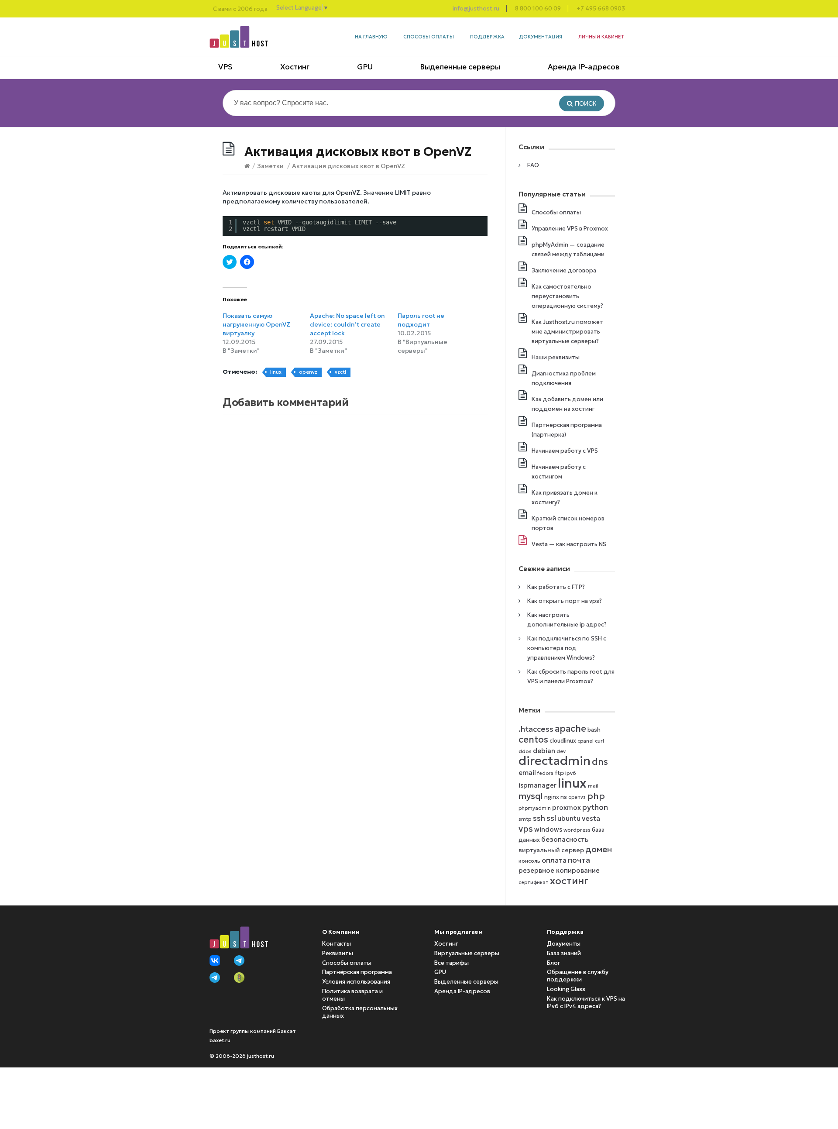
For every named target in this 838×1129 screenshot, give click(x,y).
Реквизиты (337, 953)
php (596, 796)
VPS (225, 67)
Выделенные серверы (460, 67)
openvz (308, 372)
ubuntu (568, 818)
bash (594, 729)
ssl (551, 818)
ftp (559, 773)
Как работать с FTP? (556, 587)
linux (276, 372)
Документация (540, 37)
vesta (591, 818)
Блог (553, 963)
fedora (545, 773)
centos (533, 739)
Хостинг (294, 67)
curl (599, 740)
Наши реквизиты (556, 357)
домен (598, 849)
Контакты (336, 943)
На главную (371, 37)
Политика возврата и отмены (352, 995)
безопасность (564, 839)
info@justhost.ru (476, 8)
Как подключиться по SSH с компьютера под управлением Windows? (566, 648)
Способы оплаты (428, 37)
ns (563, 797)
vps (526, 828)
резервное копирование (559, 870)
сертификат (534, 882)
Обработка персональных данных (360, 1012)
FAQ (533, 165)
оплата (554, 860)
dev (561, 751)
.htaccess (536, 729)
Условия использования (356, 981)
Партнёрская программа (357, 972)
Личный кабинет (601, 37)
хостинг (569, 880)
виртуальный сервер (551, 850)
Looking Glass (566, 989)
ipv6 (570, 773)
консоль (529, 860)
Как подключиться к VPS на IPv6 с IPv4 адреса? (586, 1002)
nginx (551, 797)
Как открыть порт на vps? (564, 601)
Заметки (270, 166)
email (527, 772)
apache (570, 728)
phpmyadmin (535, 808)
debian (544, 751)
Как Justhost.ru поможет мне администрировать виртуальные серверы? (567, 331)
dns (600, 762)
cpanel (585, 741)
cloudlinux (563, 740)
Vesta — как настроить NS (569, 544)
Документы (563, 943)
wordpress (577, 829)
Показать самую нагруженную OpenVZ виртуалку (256, 324)
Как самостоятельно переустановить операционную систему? (567, 296)
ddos (525, 751)
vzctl (340, 372)
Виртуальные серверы (466, 953)
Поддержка (487, 37)
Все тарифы (451, 963)
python (595, 807)
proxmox (566, 808)
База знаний (564, 953)
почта (579, 860)
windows (548, 829)
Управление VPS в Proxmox (570, 228)
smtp (525, 819)
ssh (539, 818)
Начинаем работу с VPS (565, 450)
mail (593, 786)
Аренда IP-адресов (584, 67)
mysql (531, 796)
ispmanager (537, 785)
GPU (365, 67)
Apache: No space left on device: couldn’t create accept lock (347, 324)
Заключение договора (564, 270)
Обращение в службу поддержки (577, 975)
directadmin (555, 760)
